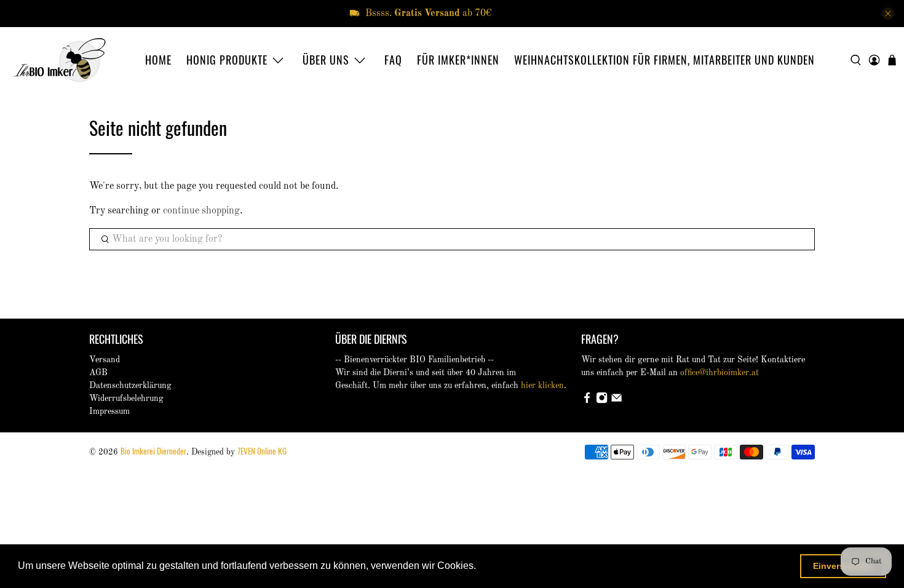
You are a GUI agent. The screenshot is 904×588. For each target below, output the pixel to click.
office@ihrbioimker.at (719, 372)
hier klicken (542, 385)
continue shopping (201, 211)
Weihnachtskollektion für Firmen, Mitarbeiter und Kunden (664, 60)
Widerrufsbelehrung (126, 398)
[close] (888, 13)
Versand (104, 360)
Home (158, 60)
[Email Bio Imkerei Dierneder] (616, 401)
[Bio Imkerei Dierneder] (60, 60)
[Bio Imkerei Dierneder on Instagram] (602, 401)
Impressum (109, 411)
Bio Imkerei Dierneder (153, 451)
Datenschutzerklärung (130, 385)
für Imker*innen (458, 60)
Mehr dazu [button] (503, 565)
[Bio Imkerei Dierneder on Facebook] (587, 401)
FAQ (393, 60)
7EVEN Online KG (262, 451)
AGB (98, 372)
